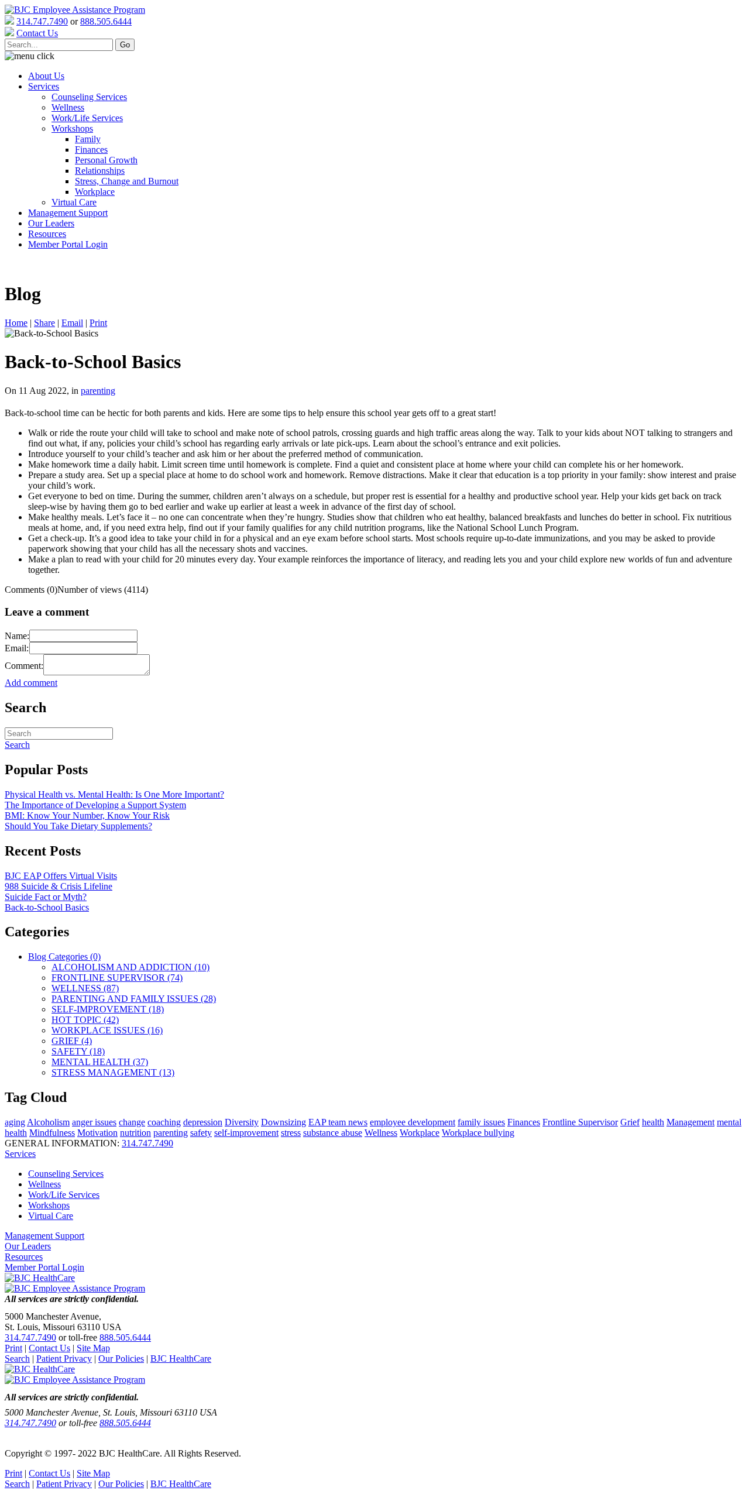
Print (98, 323)
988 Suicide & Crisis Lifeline (58, 886)
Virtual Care (74, 202)
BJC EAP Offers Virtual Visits (61, 876)
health (653, 1122)
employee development (412, 1122)
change (132, 1122)
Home (16, 323)
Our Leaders (51, 223)
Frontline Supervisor (580, 1122)
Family (88, 139)
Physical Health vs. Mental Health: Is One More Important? (114, 794)
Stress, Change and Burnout (126, 181)
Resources (47, 234)
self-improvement (246, 1133)
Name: (17, 636)
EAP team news (337, 1122)
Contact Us (49, 1348)
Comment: (24, 666)
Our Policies (121, 1359)
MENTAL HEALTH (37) (99, 1062)
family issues (481, 1122)
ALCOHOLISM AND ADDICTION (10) (130, 967)
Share (44, 323)
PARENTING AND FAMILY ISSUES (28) (133, 999)
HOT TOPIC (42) (85, 1020)
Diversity (242, 1122)
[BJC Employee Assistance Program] (75, 10)
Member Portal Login (68, 244)
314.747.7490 (42, 21)
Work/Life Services (87, 118)
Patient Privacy (64, 1359)
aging (15, 1122)
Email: (17, 648)
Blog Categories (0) (64, 956)
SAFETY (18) (78, 1051)
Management (690, 1122)
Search (17, 1359)
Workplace (95, 192)
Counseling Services (89, 97)
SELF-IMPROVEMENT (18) (107, 1009)
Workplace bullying (478, 1133)
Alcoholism (48, 1122)
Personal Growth (106, 160)
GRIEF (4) (71, 1041)
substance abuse (332, 1133)
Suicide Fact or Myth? (46, 897)
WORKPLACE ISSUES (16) (107, 1030)
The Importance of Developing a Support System (95, 805)
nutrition (135, 1133)
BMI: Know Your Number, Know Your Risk (87, 815)
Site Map (93, 1348)
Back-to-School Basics (47, 907)
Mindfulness (52, 1133)
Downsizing (283, 1122)
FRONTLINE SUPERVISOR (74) (117, 978)
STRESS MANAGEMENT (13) (112, 1072)
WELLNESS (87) (85, 988)
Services (43, 86)
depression (202, 1122)
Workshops (72, 128)
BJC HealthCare (180, 1359)
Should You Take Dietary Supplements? (78, 826)
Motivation (97, 1133)
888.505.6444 (106, 21)
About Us (46, 76)
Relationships (100, 171)
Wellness (67, 107)
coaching (164, 1122)
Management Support (68, 213)
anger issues (94, 1122)
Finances (91, 149)
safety (201, 1133)
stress (291, 1133)
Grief (630, 1122)
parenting (98, 391)
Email (72, 323)
